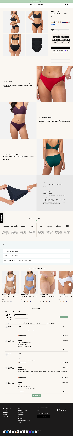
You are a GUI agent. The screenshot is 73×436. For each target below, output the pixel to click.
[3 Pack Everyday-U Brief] (10, 286)
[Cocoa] (8, 301)
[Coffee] (58, 22)
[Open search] (67, 4)
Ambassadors (20, 418)
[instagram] (59, 410)
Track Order (5, 416)
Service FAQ (5, 412)
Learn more (68, 50)
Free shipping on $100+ (36, 1)
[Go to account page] (65, 4)
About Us (19, 408)
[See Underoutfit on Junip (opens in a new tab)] (39, 397)
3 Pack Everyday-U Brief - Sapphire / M (29, 388)
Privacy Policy (5, 414)
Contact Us (5, 410)
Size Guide (68, 28)
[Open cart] (69, 4)
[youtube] (65, 410)
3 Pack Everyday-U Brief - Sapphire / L (29, 360)
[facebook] (57, 410)
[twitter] (63, 410)
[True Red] (67, 22)
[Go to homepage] (36, 4)
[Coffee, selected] (40, 301)
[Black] (4, 301)
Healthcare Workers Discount (23, 420)
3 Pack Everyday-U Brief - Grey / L (28, 346)
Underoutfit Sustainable (22, 410)
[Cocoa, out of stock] (61, 22)
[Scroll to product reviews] (60, 12)
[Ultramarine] (52, 24)
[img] (11, 328)
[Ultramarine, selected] (21, 301)
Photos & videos (51, 323)
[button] (21, 314)
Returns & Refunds (21, 414)
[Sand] (52, 22)
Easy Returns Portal (7, 408)
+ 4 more (14, 301)
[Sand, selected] (2, 301)
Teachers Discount (21, 422)
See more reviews (36, 395)
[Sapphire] (54, 24)
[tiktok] (61, 410)
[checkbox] (52, 323)
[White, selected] (59, 301)
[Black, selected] (54, 22)
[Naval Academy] (65, 22)
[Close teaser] (3, 212)
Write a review (64, 317)
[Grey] (69, 22)
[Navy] (63, 22)
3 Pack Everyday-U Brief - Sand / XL (28, 333)
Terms (18, 416)
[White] (56, 22)
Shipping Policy (20, 412)
